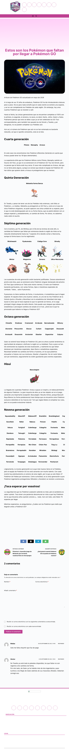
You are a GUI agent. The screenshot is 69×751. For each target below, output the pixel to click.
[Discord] (54, 5)
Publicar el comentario (13, 631)
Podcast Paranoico (11, 726)
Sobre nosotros (8, 745)
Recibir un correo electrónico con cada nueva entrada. (24, 626)
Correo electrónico (41, 582)
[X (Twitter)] (34, 5)
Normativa (7, 736)
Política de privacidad (10, 738)
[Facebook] (29, 5)
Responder (61, 643)
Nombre (7, 582)
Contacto (8, 728)
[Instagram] (39, 5)
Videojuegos (9, 721)
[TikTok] (49, 5)
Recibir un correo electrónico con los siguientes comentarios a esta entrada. (31, 621)
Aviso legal (7, 742)
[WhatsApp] (45, 541)
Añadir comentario (10, 590)
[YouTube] (24, 5)
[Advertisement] (34, 30)
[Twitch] (44, 5)
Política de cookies (9, 740)
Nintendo (8, 719)
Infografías (9, 723)
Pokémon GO (9, 717)
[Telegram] (24, 9)
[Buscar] (36, 16)
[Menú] (33, 16)
